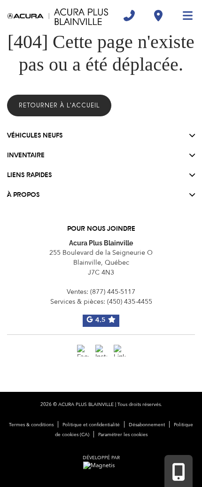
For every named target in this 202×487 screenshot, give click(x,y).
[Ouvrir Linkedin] (119, 351)
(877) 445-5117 (112, 292)
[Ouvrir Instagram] (101, 351)
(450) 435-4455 (129, 302)
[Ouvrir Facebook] (83, 351)
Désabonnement (147, 424)
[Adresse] (158, 15)
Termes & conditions (31, 424)
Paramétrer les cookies (123, 434)
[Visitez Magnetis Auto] (101, 466)
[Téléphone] (129, 15)
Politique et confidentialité (91, 424)
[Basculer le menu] (183, 15)
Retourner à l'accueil (59, 105)
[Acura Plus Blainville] (58, 15)
